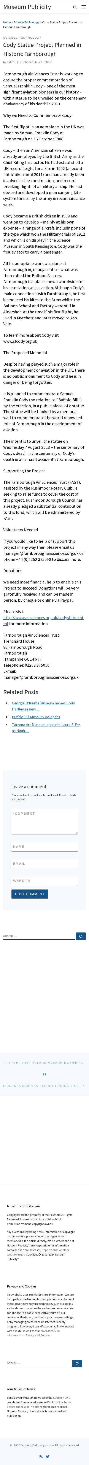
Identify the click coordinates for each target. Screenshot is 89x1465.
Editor (11, 62)
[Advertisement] (44, 992)
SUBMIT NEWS (61, 1398)
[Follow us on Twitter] (47, 1456)
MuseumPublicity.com (36, 1445)
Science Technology (27, 22)
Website (22, 881)
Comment (24, 813)
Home (7, 22)
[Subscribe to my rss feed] (41, 1456)
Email (19, 864)
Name (19, 846)
